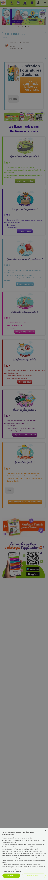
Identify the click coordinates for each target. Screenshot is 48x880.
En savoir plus (23, 869)
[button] (24, 871)
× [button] (45, 830)
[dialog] (24, 854)
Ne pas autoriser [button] (33, 876)
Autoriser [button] (11, 876)
